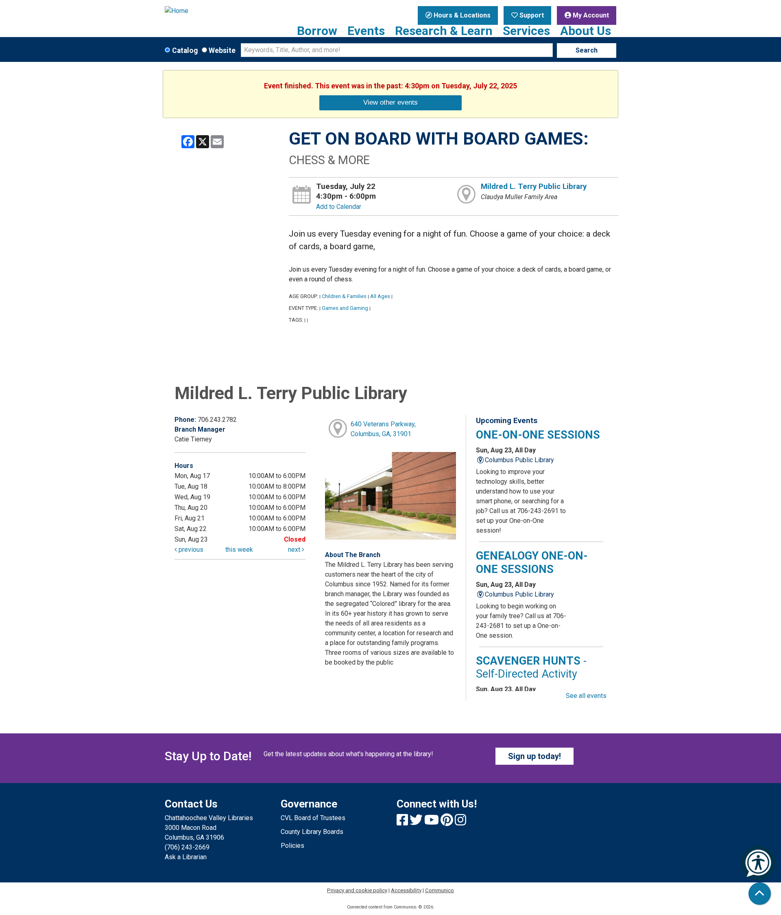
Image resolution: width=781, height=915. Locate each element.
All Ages (380, 296)
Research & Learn (444, 31)
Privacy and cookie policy (357, 890)
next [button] (295, 549)
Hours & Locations (461, 15)
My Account (590, 15)
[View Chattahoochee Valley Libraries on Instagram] (460, 822)
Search (587, 50)
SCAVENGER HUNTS (531, 667)
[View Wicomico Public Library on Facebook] (403, 822)
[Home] (216, 11)
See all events (586, 696)
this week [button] (239, 549)
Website (222, 50)
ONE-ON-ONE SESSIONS (538, 434)
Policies (292, 845)
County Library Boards (312, 832)
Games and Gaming (345, 308)
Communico (439, 890)
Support (531, 15)
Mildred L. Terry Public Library (534, 186)
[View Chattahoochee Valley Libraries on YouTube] (432, 822)
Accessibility (406, 890)
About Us (585, 31)
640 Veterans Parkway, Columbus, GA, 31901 (383, 429)
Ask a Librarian (186, 857)
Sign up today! (534, 756)
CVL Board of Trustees (313, 818)
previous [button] (190, 549)
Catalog (185, 50)
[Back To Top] (759, 893)
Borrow (317, 31)
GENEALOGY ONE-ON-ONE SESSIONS (532, 562)
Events (366, 31)
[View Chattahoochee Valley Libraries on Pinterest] (448, 822)
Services (526, 31)
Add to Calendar (338, 207)
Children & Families (344, 296)
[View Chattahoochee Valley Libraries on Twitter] (417, 822)
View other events (390, 102)
